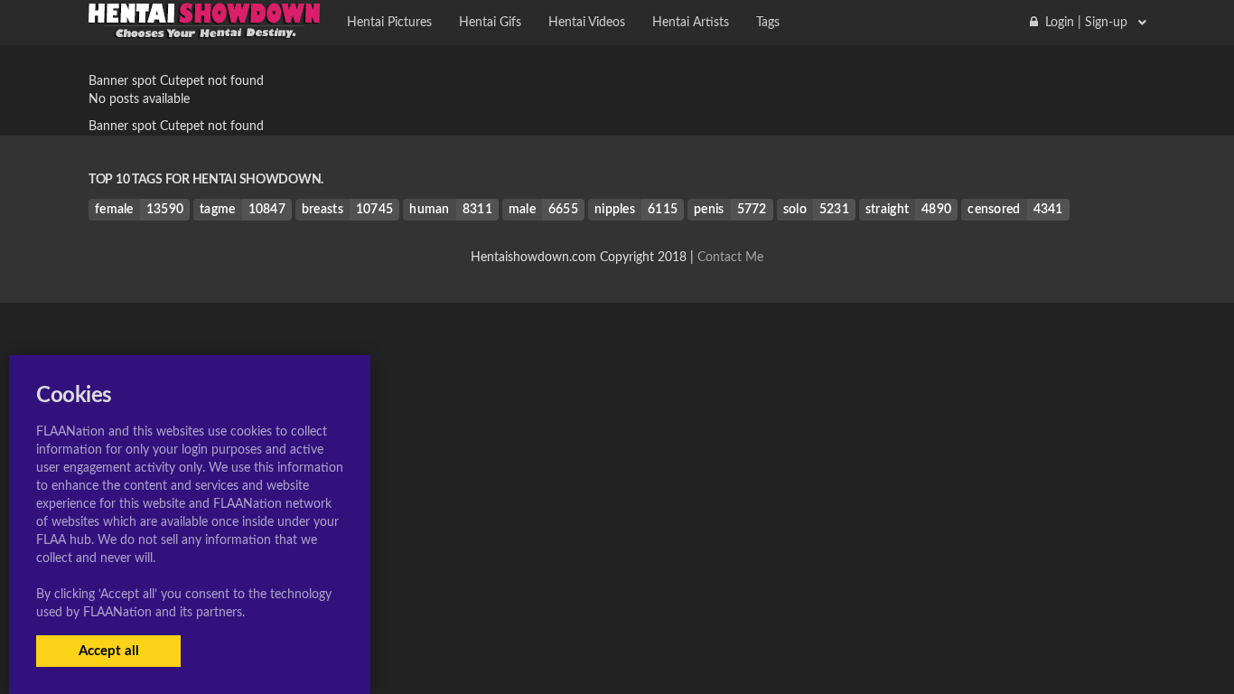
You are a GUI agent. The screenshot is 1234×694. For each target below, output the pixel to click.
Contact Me (730, 257)
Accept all (109, 651)
